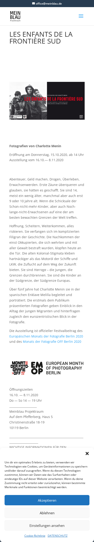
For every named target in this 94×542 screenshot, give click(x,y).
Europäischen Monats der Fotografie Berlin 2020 (46, 336)
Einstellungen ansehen (47, 525)
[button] (87, 453)
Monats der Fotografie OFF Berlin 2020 (52, 341)
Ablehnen (47, 513)
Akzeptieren (47, 500)
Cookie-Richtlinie (34, 536)
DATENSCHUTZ (58, 536)
